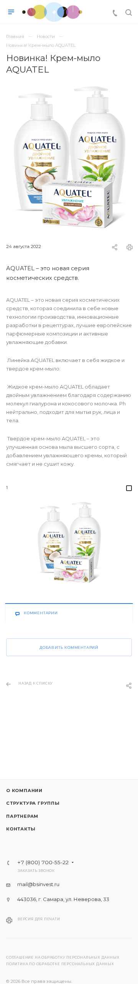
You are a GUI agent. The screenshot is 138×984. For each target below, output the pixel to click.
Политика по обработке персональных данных (60, 964)
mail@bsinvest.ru (38, 884)
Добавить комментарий (69, 647)
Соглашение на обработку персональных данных (62, 957)
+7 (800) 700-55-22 (43, 862)
